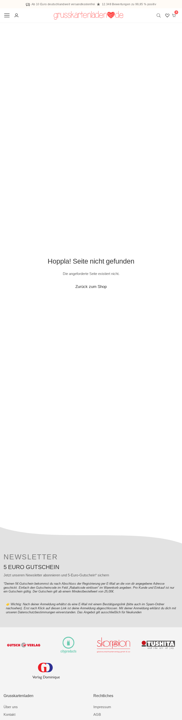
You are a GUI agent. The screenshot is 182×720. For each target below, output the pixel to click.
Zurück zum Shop (91, 286)
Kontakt (9, 714)
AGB (97, 714)
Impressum (102, 706)
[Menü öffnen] (7, 15)
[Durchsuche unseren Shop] (160, 15)
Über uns (11, 706)
